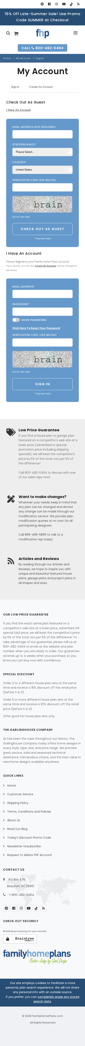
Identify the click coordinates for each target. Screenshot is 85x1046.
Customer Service (20, 794)
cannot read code (21, 216)
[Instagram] (56, 4)
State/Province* (24, 144)
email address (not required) (33, 127)
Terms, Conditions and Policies (29, 811)
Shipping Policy (17, 803)
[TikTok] (71, 4)
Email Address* (23, 286)
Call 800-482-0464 (42, 48)
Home (7, 58)
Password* (20, 304)
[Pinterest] (42, 4)
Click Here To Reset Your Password (36, 328)
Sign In (15, 87)
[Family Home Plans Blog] (78, 4)
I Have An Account (18, 110)
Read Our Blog (17, 829)
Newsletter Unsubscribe (24, 846)
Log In (40, 58)
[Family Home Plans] (42, 33)
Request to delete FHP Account (29, 855)
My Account (23, 58)
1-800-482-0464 (21, 895)
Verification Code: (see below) (34, 335)
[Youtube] (63, 4)
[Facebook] (49, 4)
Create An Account (41, 87)
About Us (13, 820)
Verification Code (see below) (34, 180)
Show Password (33, 320)
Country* (19, 162)
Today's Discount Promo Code (29, 838)
